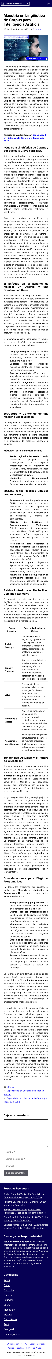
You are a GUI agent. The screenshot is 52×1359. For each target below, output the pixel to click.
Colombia (9, 1290)
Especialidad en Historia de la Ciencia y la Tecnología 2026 (25, 138)
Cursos (8, 1295)
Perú (6, 1324)
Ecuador (8, 1300)
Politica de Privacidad (35, 1348)
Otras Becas (10, 1319)
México (10, 1087)
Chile (7, 1285)
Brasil (7, 1280)
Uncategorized (12, 1334)
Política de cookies (16, 1348)
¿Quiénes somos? (14, 1344)
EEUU (7, 1304)
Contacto (41, 1344)
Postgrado (9, 1329)
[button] (47, 3)
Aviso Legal (30, 1344)
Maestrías (9, 1309)
